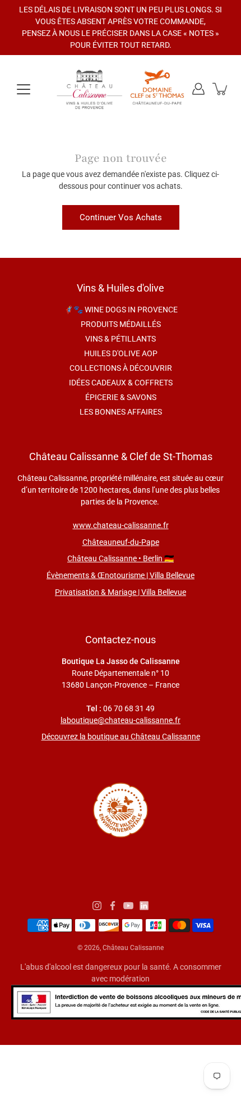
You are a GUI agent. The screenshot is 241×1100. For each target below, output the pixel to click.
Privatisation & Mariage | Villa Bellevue (120, 592)
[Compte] (198, 89)
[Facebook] (113, 905)
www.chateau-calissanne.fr (121, 525)
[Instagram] (97, 905)
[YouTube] (128, 905)
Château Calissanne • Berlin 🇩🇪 (120, 558)
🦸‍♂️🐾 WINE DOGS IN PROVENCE (121, 309)
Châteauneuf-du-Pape (120, 542)
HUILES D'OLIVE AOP (120, 353)
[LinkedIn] (144, 905)
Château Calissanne (133, 948)
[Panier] (221, 89)
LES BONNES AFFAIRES (121, 411)
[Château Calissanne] (120, 89)
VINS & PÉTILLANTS (120, 338)
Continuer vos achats (121, 217)
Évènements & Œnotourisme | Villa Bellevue (120, 575)
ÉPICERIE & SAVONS (120, 397)
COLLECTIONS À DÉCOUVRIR (120, 367)
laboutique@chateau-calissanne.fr (120, 720)
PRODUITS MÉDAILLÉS (121, 324)
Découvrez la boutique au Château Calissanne (120, 736)
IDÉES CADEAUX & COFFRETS (121, 382)
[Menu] (23, 89)
